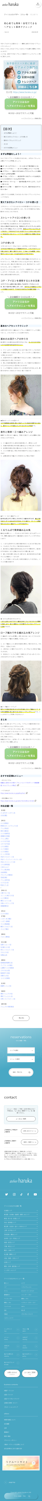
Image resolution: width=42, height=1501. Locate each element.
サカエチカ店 (5, 952)
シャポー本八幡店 (6, 919)
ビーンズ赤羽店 (5, 854)
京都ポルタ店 (5, 975)
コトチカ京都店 (5, 978)
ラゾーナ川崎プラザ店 (7, 895)
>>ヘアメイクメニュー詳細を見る (31, 118)
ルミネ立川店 (5, 882)
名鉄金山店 (4, 955)
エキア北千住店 (5, 844)
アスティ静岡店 (5, 937)
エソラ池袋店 (5, 849)
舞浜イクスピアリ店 (7, 926)
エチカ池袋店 (5, 846)
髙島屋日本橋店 (5, 836)
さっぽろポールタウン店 (8, 813)
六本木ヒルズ (5, 867)
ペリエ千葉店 (5, 929)
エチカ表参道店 (5, 864)
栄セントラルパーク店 (7, 950)
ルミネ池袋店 (5, 851)
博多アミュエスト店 (7, 996)
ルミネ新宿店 (5, 823)
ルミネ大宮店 (5, 913)
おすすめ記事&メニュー (11, 148)
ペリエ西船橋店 (5, 924)
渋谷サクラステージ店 (7, 857)
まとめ (6, 144)
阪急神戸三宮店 (5, 973)
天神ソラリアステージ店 (8, 999)
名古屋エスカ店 (5, 947)
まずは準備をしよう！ (10, 133)
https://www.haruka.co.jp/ (25, 92)
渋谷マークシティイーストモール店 (11, 859)
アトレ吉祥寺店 (5, 880)
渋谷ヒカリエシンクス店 (8, 862)
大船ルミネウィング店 (7, 903)
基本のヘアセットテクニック (12, 140)
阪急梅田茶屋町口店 (7, 963)
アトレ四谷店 (5, 828)
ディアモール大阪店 (6, 965)
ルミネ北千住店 (5, 841)
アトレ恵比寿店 (5, 869)
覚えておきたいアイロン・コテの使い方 (16, 137)
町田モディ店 (5, 885)
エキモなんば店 (5, 970)
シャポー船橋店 (5, 921)
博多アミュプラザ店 (7, 994)
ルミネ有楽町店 (5, 833)
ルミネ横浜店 (5, 898)
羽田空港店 (4, 877)
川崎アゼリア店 (5, 893)
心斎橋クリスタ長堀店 (7, 968)
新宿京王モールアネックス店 (9, 826)
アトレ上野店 (5, 838)
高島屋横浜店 (5, 906)
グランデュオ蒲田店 (7, 875)
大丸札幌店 (4, 815)
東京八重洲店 (5, 831)
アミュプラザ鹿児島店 (7, 1007)
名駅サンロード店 (6, 944)
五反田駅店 (4, 872)
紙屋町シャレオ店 (6, 986)
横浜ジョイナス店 (6, 901)
